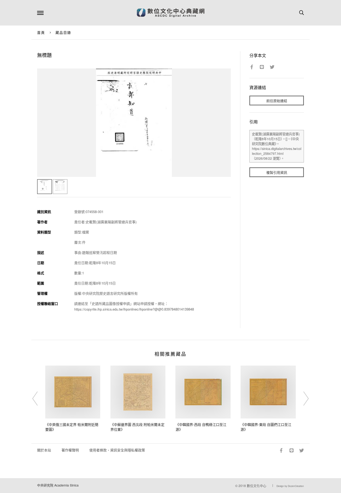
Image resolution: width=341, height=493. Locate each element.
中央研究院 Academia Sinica (58, 485)
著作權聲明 (70, 450)
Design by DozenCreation (290, 486)
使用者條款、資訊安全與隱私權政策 (117, 450)
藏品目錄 (63, 32)
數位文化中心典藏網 (170, 12)
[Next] (301, 398)
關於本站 (44, 450)
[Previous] (39, 398)
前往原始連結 (276, 100)
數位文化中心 (256, 485)
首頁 (41, 32)
